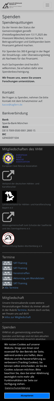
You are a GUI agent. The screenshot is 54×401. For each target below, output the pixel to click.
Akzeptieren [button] (27, 395)
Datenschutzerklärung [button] (17, 388)
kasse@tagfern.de (12, 104)
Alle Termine (11, 287)
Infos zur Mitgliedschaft (17, 317)
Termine (22, 310)
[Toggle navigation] (47, 5)
